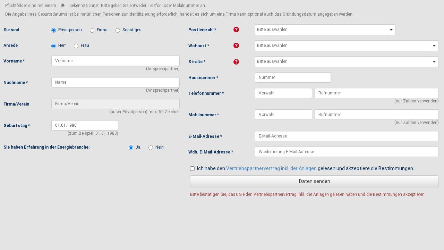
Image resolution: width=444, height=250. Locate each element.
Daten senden (314, 181)
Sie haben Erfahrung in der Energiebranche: (46, 147)
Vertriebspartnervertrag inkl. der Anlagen (271, 168)
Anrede (10, 45)
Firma (102, 29)
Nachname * (15, 82)
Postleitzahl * (202, 29)
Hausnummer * (203, 77)
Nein (159, 147)
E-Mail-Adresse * (205, 136)
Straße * (196, 61)
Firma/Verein (16, 104)
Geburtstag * (16, 125)
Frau (85, 45)
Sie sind (11, 29)
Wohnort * (198, 45)
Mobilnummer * (203, 114)
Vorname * (14, 61)
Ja (138, 147)
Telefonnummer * (206, 93)
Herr (62, 45)
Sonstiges (132, 29)
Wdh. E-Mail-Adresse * (210, 152)
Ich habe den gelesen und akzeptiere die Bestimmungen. (305, 168)
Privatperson (70, 29)
